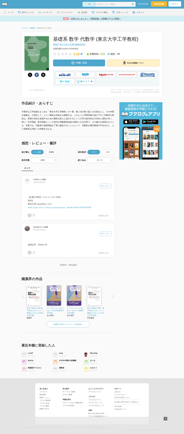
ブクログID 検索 (68, 405)
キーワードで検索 (69, 392)
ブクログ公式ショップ (96, 405)
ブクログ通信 (44, 406)
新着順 (51, 152)
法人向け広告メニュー (122, 397)
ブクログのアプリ (94, 400)
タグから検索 (67, 394)
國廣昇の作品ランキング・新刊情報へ (68, 324)
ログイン (174, 4)
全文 (108, 152)
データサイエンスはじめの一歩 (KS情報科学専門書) (55, 310)
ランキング (43, 392)
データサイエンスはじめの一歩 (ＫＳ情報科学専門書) (75, 310)
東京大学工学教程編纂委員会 (73, 44)
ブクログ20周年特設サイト (98, 416)
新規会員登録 (159, 4)
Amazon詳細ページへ (135, 63)
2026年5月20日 (39, 182)
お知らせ (117, 392)
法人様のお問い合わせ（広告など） (127, 402)
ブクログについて (94, 392)
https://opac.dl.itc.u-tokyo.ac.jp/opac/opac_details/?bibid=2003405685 (59, 207)
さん (37, 179)
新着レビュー (44, 397)
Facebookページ (120, 409)
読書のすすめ (44, 409)
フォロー (106, 186)
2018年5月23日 (39, 230)
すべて (27, 168)
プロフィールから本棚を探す (73, 402)
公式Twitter (118, 406)
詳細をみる (104, 215)
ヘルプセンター (119, 394)
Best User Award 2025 (96, 413)
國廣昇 (56, 44)
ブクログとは (143, 4)
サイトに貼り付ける (36, 90)
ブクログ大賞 (44, 403)
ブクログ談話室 (45, 400)
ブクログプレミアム (95, 402)
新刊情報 (43, 394)
